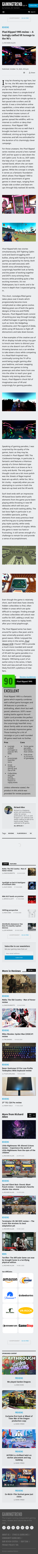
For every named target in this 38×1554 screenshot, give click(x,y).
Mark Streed (20, 1424)
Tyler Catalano (9, 1074)
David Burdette (9, 873)
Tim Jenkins (8, 1039)
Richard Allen (10, 43)
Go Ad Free (25, 18)
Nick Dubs (7, 913)
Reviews (5, 27)
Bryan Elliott (9, 899)
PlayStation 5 (22, 833)
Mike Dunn (20, 1385)
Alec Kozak (8, 887)
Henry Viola (8, 1106)
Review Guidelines (28, 677)
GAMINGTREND (12, 1551)
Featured (13, 864)
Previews (19, 1378)
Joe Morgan (8, 930)
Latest (5, 864)
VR (31, 833)
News (4, 1253)
